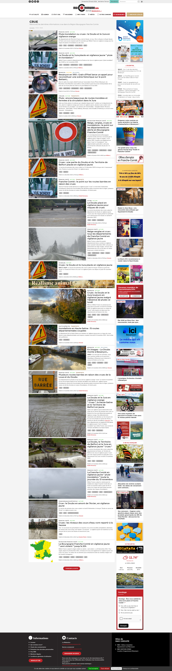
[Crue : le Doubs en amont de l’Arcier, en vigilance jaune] (43, 508)
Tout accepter (93, 668)
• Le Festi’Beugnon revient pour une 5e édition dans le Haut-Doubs (128, 77)
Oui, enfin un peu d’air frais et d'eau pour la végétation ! (129, 606)
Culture (69, 72)
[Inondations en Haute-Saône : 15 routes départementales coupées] (43, 333)
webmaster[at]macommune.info (71, 665)
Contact (32, 642)
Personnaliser (116, 668)
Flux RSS (33, 651)
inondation (70, 45)
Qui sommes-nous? (36, 644)
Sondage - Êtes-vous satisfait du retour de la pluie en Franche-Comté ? (130, 600)
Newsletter (35, 660)
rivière (89, 365)
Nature (72, 32)
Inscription (124, 296)
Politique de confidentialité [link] (130, 668)
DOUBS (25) (62, 263)
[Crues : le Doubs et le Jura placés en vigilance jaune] (43, 269)
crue (61, 45)
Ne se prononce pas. (127, 612)
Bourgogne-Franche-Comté (96, 120)
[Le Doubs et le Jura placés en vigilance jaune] (43, 59)
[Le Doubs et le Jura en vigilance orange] (57, 402)
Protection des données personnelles (41, 649)
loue (93, 430)
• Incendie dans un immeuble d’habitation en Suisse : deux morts (129, 96)
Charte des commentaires (38, 647)
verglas (107, 253)
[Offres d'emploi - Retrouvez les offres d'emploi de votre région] (129, 162)
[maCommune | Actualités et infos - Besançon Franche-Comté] (86, 8)
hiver (65, 45)
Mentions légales (35, 654)
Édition (88, 11)
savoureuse (100, 220)
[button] (138, 2)
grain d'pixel (67, 88)
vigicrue (66, 171)
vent (86, 557)
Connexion (136, 296)
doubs (93, 220)
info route (66, 193)
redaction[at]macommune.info (71, 644)
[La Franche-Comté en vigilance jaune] (57, 477)
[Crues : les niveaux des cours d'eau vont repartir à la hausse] (43, 527)
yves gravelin (88, 88)
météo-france (79, 45)
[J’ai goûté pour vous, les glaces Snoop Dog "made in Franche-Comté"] (129, 136)
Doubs (89, 200)
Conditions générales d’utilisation (40, 656)
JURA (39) (61, 96)
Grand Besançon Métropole (68, 501)
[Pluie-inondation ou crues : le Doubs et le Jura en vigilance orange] (43, 38)
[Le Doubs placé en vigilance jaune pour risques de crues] (57, 207)
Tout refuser (105, 668)
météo (72, 557)
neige (109, 150)
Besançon (62, 72)
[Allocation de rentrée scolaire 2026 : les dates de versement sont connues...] (129, 473)
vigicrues (107, 420)
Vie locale (76, 72)
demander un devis (71, 653)
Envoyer (123, 626)
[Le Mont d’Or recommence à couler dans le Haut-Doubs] (129, 248)
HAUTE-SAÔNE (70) (64, 326)
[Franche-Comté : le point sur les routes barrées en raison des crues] (43, 186)
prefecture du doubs (73, 513)
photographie (75, 88)
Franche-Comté (64, 32)
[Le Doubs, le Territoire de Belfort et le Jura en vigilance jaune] (57, 446)
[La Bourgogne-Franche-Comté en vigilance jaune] (43, 548)
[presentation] (118, 453)
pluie (85, 45)
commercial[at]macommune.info (72, 649)
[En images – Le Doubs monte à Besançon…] (57, 354)
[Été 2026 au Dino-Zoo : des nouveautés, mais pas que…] (129, 309)
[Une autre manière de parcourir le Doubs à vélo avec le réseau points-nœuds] (129, 402)
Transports (75, 96)
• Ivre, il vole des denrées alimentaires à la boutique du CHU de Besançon (129, 71)
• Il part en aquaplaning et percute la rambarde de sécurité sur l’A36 (129, 84)
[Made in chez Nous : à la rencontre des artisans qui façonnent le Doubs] (129, 197)
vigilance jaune (87, 64)
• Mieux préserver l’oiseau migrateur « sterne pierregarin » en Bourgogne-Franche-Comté (128, 90)
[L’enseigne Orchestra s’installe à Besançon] (129, 367)
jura (98, 314)
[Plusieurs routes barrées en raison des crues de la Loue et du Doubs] (43, 379)
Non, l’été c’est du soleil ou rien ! (130, 610)
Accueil (32, 28)
